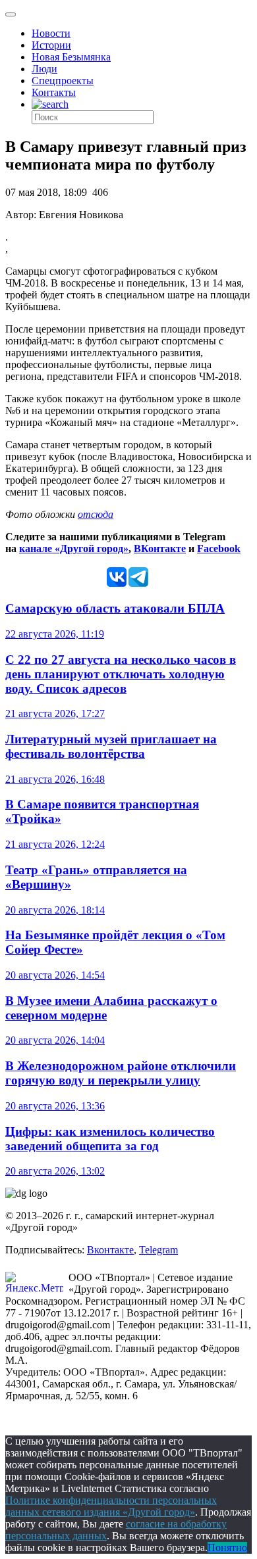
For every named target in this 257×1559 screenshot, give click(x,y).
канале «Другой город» (73, 548)
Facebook (219, 548)
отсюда (95, 514)
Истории (51, 45)
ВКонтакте (160, 548)
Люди (44, 68)
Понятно (227, 1547)
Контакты (54, 92)
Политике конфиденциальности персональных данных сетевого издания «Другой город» (111, 1506)
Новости (51, 33)
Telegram (158, 1249)
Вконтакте (110, 1249)
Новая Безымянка (71, 56)
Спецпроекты (63, 80)
